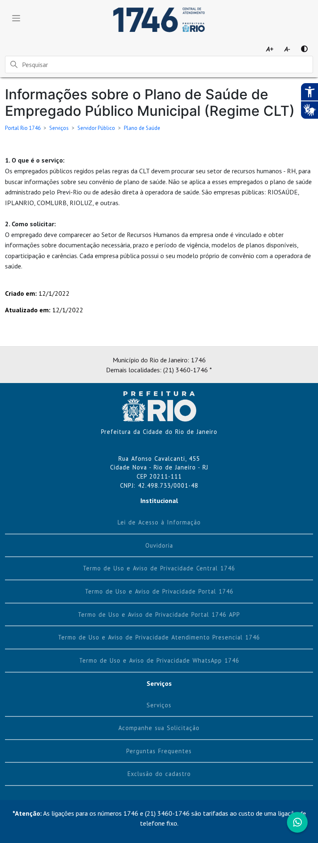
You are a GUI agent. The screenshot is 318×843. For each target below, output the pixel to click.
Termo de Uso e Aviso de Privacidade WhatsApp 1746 (159, 660)
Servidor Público (96, 128)
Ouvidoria (159, 545)
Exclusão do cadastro (159, 774)
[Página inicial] (159, 405)
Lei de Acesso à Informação (159, 522)
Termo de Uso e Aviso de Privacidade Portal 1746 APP (159, 614)
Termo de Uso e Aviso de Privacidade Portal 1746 (159, 591)
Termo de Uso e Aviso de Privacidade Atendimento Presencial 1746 (159, 637)
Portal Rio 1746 (23, 128)
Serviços (59, 128)
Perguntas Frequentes (159, 751)
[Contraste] (304, 48)
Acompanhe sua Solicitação (159, 728)
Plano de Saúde (142, 128)
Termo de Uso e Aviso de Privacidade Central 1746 (159, 568)
